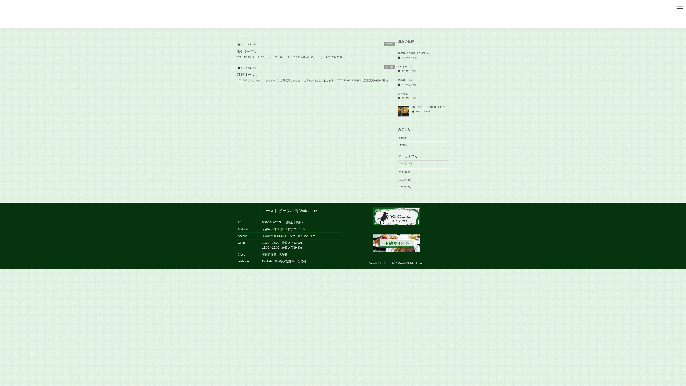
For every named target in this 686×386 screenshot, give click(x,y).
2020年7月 (405, 187)
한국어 (301, 261)
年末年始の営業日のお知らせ (414, 53)
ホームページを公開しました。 (429, 106)
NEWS (403, 137)
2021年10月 (406, 164)
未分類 (389, 43)
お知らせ (403, 93)
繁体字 (290, 261)
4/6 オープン (247, 51)
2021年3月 (405, 172)
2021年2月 (405, 179)
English (267, 261)
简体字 (279, 261)
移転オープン (248, 75)
